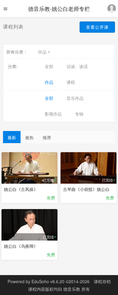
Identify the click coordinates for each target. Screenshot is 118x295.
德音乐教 (72, 289)
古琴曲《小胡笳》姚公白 (86, 189)
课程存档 (102, 281)
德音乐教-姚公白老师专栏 (59, 8)
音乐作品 (75, 98)
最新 (12, 137)
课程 (71, 82)
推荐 (47, 137)
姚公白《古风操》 (21, 189)
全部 (49, 66)
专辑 (79, 114)
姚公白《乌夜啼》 (21, 246)
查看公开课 (97, 27)
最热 (29, 137)
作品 (42, 52)
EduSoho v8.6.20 (47, 281)
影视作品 (53, 114)
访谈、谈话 (77, 66)
